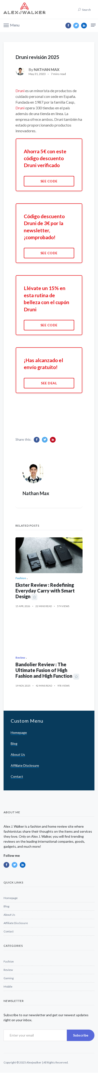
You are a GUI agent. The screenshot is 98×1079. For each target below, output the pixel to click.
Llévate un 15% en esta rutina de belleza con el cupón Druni (46, 298)
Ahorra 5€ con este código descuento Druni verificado (45, 158)
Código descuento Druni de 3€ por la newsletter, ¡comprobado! (44, 226)
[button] (11, 24)
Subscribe (80, 1035)
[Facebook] (68, 25)
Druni (19, 90)
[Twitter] (76, 25)
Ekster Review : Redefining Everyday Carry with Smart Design (45, 590)
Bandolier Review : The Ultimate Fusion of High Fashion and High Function (43, 670)
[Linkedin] (84, 25)
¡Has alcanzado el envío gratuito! (43, 363)
